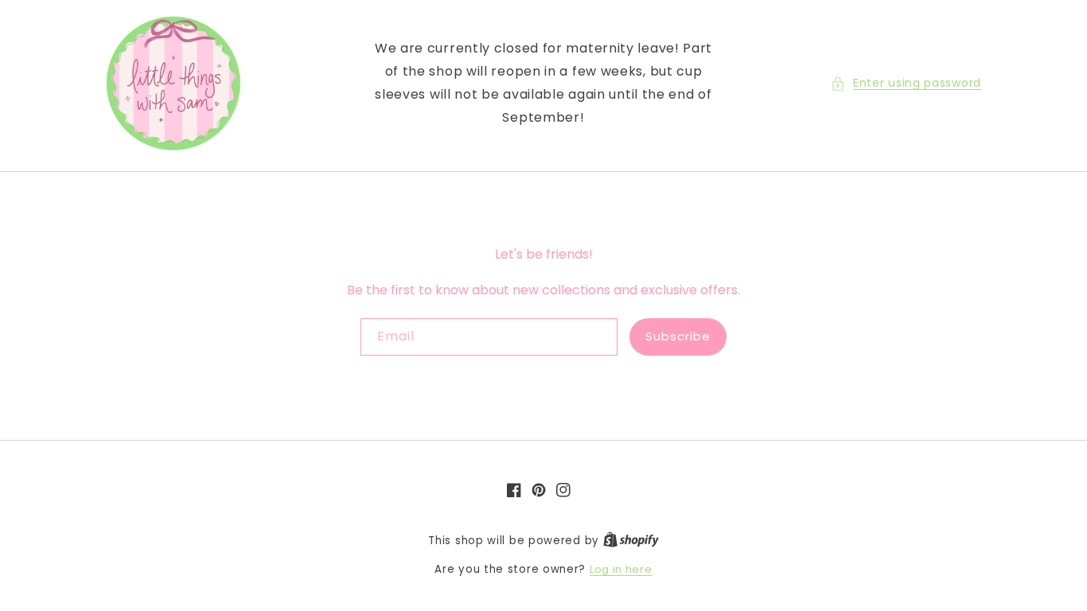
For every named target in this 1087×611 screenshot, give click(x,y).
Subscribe (678, 336)
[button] (906, 83)
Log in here (621, 569)
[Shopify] (631, 540)
